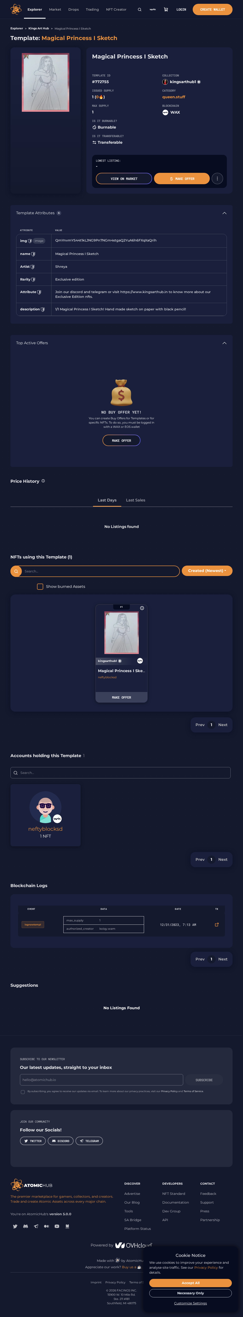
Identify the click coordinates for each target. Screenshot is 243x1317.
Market (55, 9)
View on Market (124, 178)
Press (204, 1211)
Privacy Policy (169, 1091)
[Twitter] (15, 1226)
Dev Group (171, 1211)
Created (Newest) (205, 570)
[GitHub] (67, 1226)
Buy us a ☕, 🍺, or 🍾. (140, 1267)
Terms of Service (193, 1091)
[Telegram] (36, 1226)
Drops (73, 9)
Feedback (208, 1194)
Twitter (36, 1141)
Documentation (175, 1202)
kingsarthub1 (183, 82)
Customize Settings (190, 1303)
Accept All (191, 1283)
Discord (63, 1141)
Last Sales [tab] (135, 500)
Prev (200, 725)
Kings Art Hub (38, 28)
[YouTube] (57, 1226)
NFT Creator (116, 9)
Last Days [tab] (107, 500)
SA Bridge (132, 1220)
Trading (92, 9)
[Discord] (25, 1226)
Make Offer (184, 178)
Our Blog (132, 1202)
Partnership (210, 1220)
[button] (217, 178)
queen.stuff (173, 97)
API (165, 1220)
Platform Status (137, 1229)
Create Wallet (212, 9)
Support (207, 1202)
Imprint (96, 1282)
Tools (128, 1211)
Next (223, 725)
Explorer (35, 9)
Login (181, 9)
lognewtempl (33, 924)
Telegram (92, 1141)
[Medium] (46, 1226)
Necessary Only (190, 1293)
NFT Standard (173, 1194)
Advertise (132, 1194)
